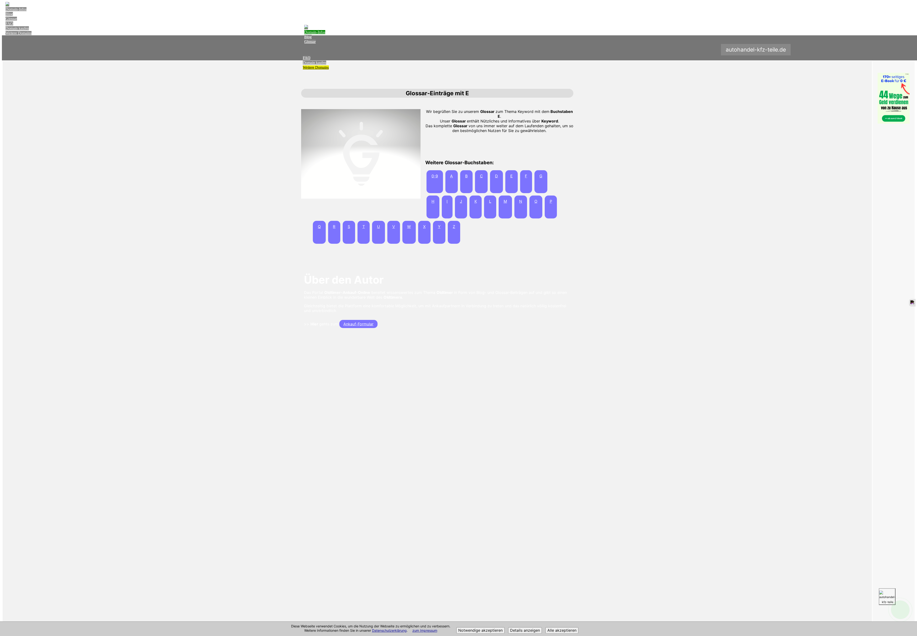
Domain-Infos (16, 9)
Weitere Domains (18, 33)
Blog (9, 14)
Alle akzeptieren (561, 630)
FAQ (9, 23)
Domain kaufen (17, 28)
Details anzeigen (525, 630)
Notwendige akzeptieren (480, 630)
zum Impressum (424, 631)
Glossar (11, 19)
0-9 (435, 176)
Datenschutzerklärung (389, 631)
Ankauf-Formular (358, 324)
